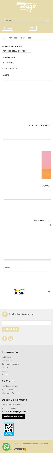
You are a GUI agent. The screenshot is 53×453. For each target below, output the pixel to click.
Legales (5, 371)
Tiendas (5, 367)
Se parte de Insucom (10, 364)
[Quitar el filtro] (29, 50)
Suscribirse (10, 329)
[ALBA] (19, 291)
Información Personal (10, 393)
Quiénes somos (8, 357)
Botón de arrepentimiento (13, 416)
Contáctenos (7, 360)
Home (4, 38)
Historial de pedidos (10, 389)
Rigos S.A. (17, 444)
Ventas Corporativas (10, 408)
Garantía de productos (11, 405)
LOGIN (9, 28)
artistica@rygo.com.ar (18, 411)
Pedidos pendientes (10, 386)
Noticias (5, 374)
